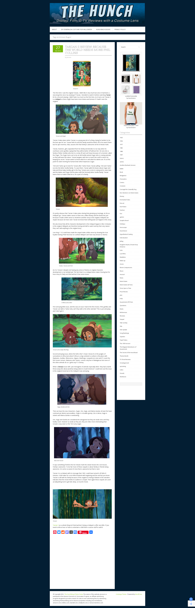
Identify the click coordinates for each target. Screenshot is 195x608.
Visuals (122, 373)
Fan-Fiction (123, 207)
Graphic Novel (124, 220)
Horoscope (123, 227)
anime (122, 162)
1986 (121, 151)
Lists (121, 250)
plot (121, 295)
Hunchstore (132, 98)
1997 (121, 155)
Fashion (122, 210)
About (54, 29)
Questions (123, 305)
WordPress (138, 594)
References (123, 312)
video (121, 370)
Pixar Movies (124, 292)
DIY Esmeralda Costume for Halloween (76, 29)
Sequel (122, 319)
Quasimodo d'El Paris (126, 302)
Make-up (122, 260)
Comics (122, 182)
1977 (121, 144)
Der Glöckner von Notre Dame (129, 193)
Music (121, 271)
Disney (122, 196)
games (122, 217)
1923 (121, 137)
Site (121, 326)
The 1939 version (125, 343)
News (121, 278)
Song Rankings (124, 333)
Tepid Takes (123, 340)
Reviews (122, 316)
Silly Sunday (123, 323)
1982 (121, 148)
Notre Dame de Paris (126, 285)
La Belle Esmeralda (131, 96)
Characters (123, 179)
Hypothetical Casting (126, 234)
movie (122, 264)
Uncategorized (124, 363)
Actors (122, 158)
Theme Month (124, 356)
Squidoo (122, 336)
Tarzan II (56, 525)
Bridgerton (123, 175)
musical (122, 274)
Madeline (123, 257)
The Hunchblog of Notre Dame (73, 594)
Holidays (122, 224)
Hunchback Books (103, 29)
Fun (121, 213)
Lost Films (123, 254)
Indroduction (124, 238)
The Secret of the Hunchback (129, 352)
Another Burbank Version (127, 165)
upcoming (123, 366)
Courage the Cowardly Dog (128, 189)
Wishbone (123, 377)
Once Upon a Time (125, 288)
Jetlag (121, 241)
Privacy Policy (120, 29)
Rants (121, 309)
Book (121, 172)
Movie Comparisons (126, 267)
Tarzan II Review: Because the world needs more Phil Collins (87, 49)
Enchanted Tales (125, 200)
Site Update (123, 330)
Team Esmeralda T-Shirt (131, 125)
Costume (122, 186)
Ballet (121, 169)
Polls (121, 298)
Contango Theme (121, 594)
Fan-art (122, 203)
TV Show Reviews (125, 359)
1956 (121, 141)
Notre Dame (123, 281)
